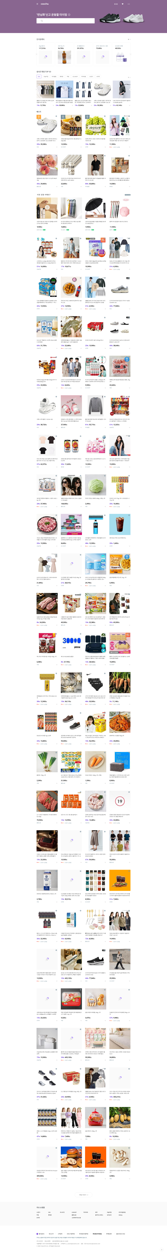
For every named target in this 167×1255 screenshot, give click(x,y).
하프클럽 (54, 76)
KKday (120, 1215)
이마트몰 (83, 76)
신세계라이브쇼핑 (76, 1218)
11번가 (91, 76)
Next (130, 54)
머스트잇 (62, 1212)
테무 (96, 1212)
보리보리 (109, 1215)
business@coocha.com (93, 1244)
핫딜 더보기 (82, 1195)
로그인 (116, 4)
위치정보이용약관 (83, 1234)
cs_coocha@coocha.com (72, 1244)
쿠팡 (68, 76)
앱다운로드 (41, 1234)
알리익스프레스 (99, 1215)
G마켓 (98, 76)
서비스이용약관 (71, 1234)
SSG (39, 76)
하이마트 (86, 1212)
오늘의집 (46, 76)
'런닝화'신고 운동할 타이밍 (52, 14)
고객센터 (60, 1234)
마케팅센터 (109, 1234)
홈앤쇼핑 (74, 1215)
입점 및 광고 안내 (120, 1234)
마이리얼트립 (122, 1212)
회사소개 (51, 1234)
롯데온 (61, 76)
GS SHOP (75, 76)
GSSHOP (74, 1212)
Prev (36, 54)
